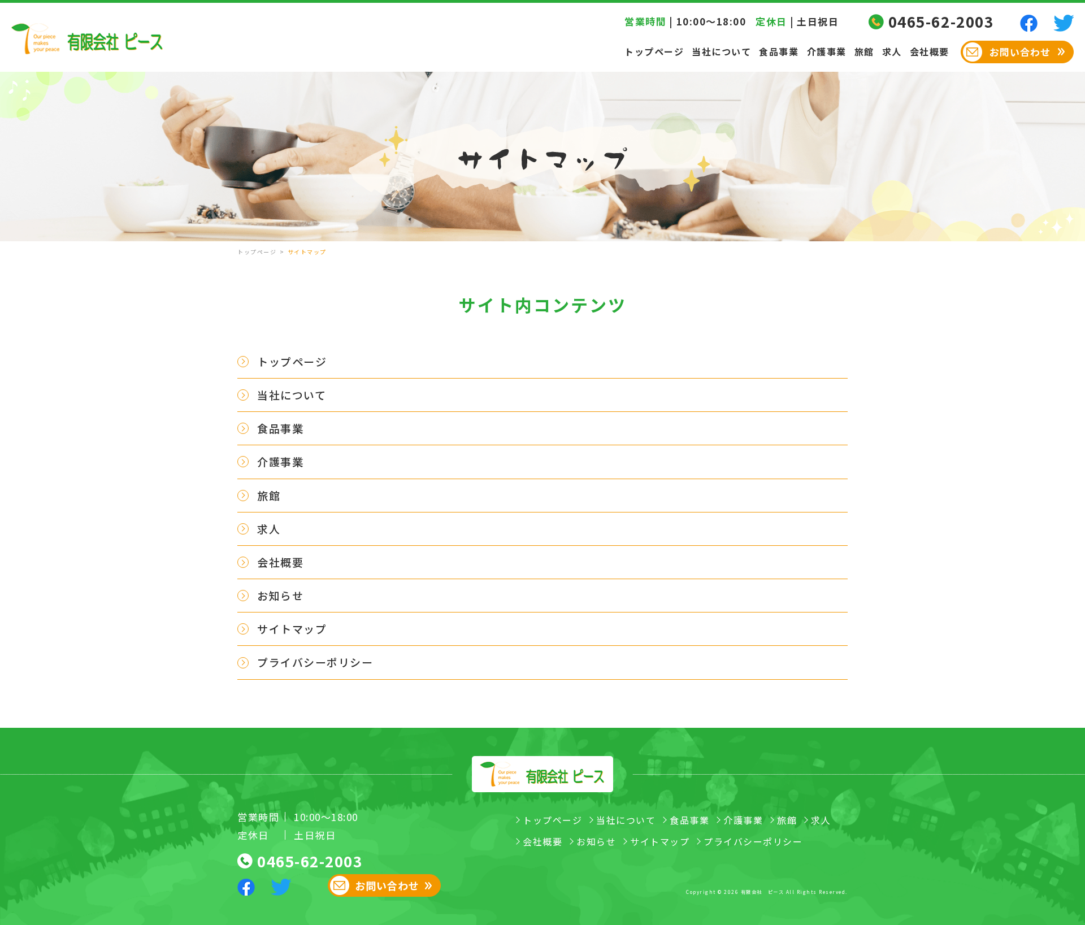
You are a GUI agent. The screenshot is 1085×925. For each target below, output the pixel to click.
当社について (721, 51)
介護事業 (827, 51)
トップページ (654, 51)
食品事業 (778, 51)
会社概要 (929, 51)
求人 (892, 51)
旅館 (864, 51)
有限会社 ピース (762, 891)
